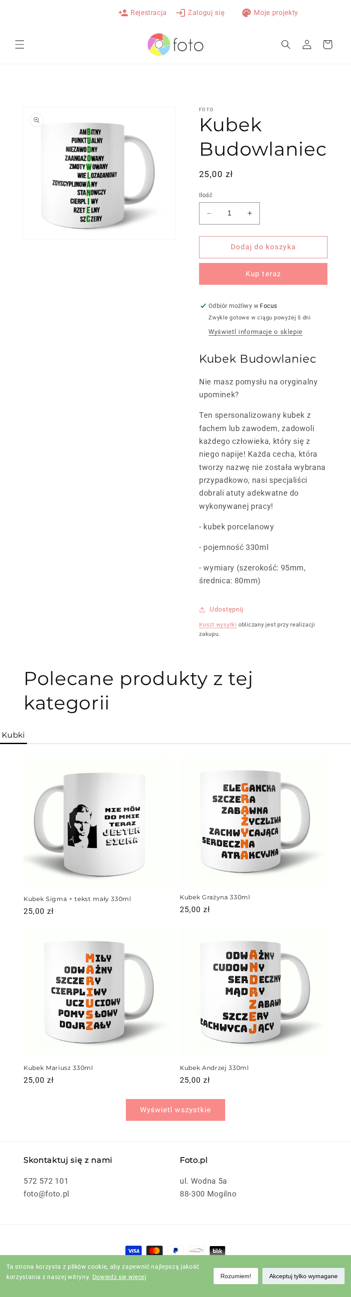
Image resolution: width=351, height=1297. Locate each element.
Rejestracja (142, 13)
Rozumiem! (235, 1276)
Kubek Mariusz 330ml (58, 1068)
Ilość (205, 195)
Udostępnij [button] (227, 609)
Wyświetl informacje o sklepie (255, 332)
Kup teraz (263, 274)
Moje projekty (269, 13)
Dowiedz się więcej (119, 1276)
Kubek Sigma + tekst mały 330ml (77, 899)
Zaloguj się (200, 13)
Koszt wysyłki (218, 624)
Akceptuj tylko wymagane (303, 1276)
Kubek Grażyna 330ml (215, 897)
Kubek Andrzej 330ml (214, 1068)
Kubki (13, 734)
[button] (19, 44)
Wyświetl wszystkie (175, 1110)
